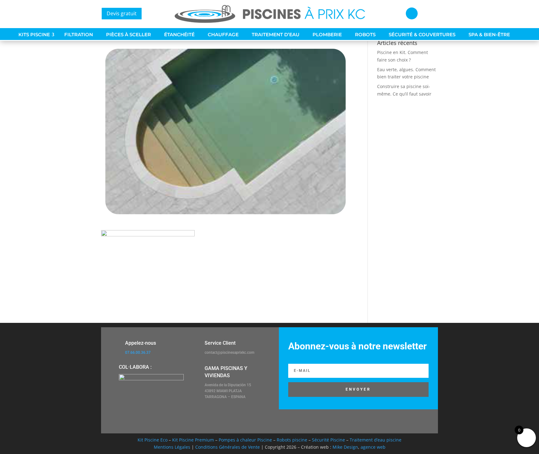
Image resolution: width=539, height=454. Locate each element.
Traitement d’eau (275, 34)
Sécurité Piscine (328, 440)
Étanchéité (179, 34)
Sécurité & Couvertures (422, 34)
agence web (373, 447)
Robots (365, 34)
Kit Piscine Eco (153, 440)
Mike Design (345, 447)
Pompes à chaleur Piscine (245, 440)
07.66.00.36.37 (138, 352)
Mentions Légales (172, 447)
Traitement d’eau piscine (375, 440)
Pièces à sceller (128, 34)
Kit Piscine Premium (193, 440)
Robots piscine (292, 440)
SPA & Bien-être (489, 34)
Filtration (78, 34)
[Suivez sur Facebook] (412, 13)
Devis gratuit (122, 13)
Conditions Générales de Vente (227, 447)
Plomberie (327, 34)
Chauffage (223, 34)
